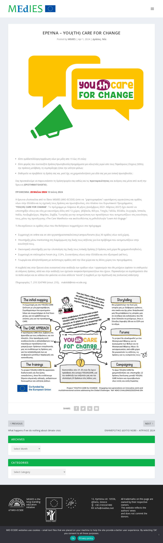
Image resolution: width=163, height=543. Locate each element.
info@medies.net (104, 508)
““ (31, 206)
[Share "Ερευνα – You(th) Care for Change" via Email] (96, 408)
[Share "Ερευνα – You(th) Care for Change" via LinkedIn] (89, 408)
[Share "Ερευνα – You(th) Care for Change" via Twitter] (83, 408)
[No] (159, 534)
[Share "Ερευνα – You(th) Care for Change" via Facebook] (76, 408)
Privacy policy (86, 538)
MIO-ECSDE (17, 510)
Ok (73, 538)
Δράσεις (96, 39)
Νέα (104, 39)
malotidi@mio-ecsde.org (73, 282)
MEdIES (72, 39)
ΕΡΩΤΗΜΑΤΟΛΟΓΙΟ (35, 184)
